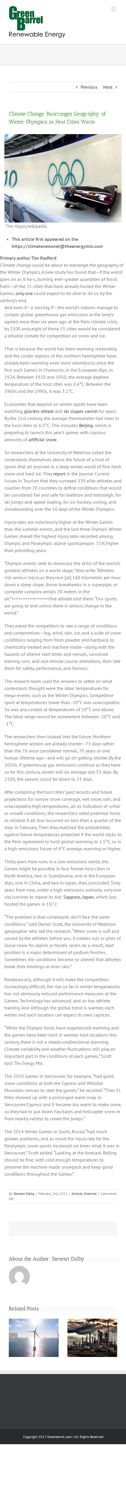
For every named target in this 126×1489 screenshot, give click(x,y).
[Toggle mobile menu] (114, 9)
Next (108, 87)
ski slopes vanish (81, 411)
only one (24, 293)
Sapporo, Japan (78, 897)
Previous (89, 87)
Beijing (86, 425)
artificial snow (42, 439)
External (90, 1193)
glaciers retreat (39, 411)
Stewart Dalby (24, 1193)
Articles (77, 1193)
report (59, 474)
